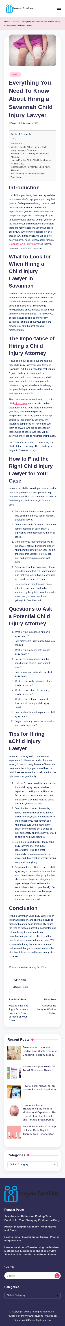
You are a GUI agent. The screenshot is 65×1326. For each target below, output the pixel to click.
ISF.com (19, 980)
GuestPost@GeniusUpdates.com (32, 1320)
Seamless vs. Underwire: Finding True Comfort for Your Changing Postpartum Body (32, 1218)
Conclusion (16, 177)
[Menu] (59, 9)
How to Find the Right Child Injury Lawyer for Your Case (31, 162)
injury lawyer (20, 403)
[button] (20, 987)
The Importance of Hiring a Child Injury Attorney (30, 155)
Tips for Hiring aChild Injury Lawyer (28, 174)
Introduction (16, 143)
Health (15, 74)
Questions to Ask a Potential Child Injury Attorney (30, 168)
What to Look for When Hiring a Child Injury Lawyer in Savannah (29, 148)
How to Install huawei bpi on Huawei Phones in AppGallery (31, 1239)
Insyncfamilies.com (32, 1315)
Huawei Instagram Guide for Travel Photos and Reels (30, 1228)
